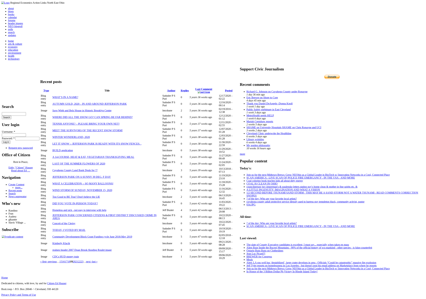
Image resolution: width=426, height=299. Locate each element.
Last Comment (203, 89)
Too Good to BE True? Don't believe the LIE (76, 196)
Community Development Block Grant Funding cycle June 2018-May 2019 (92, 236)
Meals (249, 259)
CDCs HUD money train (65, 256)
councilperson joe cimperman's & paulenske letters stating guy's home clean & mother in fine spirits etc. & (301, 186)
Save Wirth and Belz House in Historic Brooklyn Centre (81, 110)
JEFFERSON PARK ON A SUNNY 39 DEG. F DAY (81, 176)
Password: (8, 138)
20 (74, 261)
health (11, 55)
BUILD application (62, 150)
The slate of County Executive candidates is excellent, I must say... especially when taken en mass (297, 244)
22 (79, 261)
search (11, 32)
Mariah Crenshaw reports (259, 121)
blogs (11, 11)
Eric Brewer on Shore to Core (262, 97)
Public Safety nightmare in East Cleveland (268, 109)
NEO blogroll (15, 26)
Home (4, 277)
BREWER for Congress (259, 256)
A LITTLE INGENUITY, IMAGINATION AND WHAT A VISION (283, 189)
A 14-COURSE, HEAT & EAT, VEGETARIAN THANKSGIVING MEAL (93, 157)
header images (15, 23)
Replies (185, 90)
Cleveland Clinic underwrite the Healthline (268, 133)
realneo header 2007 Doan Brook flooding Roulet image (82, 250)
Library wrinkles (255, 139)
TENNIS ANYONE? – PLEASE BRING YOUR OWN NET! (85, 123)
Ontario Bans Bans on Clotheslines (264, 250)
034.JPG (251, 204)
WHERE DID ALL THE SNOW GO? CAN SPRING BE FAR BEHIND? (92, 117)
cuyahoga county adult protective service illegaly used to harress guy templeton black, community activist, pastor (305, 201)
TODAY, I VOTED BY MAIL (69, 230)
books (11, 14)
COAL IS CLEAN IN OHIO (262, 183)
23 (82, 261)
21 (76, 261)
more (242, 154)
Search (12, 193)
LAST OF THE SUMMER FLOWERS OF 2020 (78, 163)
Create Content (16, 184)
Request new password (20, 147)
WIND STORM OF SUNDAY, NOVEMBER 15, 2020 (82, 190)
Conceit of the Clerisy (63, 223)
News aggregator (17, 196)
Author (171, 90)
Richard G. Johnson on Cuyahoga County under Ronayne (277, 91)
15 (60, 261)
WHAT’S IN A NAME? (65, 97)
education (13, 49)
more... (18, 187)
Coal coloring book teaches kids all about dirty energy (274, 180)
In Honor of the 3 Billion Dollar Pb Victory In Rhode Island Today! (282, 271)
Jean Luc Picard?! (255, 253)
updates (12, 35)
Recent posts (15, 190)
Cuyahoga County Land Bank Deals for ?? (75, 170)
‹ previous (51, 261)
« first (43, 261)
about (11, 8)
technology (14, 58)
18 (68, 261)
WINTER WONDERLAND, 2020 (71, 137)
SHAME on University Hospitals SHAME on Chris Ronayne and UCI (283, 127)
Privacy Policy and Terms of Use (18, 294)
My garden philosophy (258, 145)
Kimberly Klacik (61, 243)
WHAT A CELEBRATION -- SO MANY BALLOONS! (82, 183)
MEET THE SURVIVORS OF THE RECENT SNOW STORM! (87, 130)
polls (10, 29)
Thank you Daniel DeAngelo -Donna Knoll (269, 103)
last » (95, 261)
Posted (228, 90)
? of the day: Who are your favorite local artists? (271, 198)
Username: (8, 131)
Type (46, 90)
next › (89, 261)
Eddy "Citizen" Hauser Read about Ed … (20, 169)
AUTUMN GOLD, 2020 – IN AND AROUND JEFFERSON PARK (89, 103)
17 (66, 261)
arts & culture (15, 44)
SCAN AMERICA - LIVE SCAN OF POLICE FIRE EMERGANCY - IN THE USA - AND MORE (300, 177)
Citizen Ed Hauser (56, 283)
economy (13, 46)
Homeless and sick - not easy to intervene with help (79, 210)
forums (11, 20)
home (11, 41)
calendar (12, 17)
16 (63, 261)
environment (14, 52)
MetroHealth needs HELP (260, 115)
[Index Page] (5, 2)
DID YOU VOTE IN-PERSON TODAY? (75, 203)
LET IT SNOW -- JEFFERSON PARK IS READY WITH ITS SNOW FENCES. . (96, 143)
